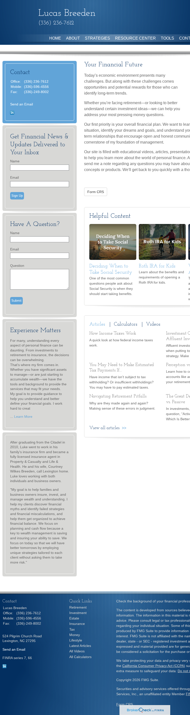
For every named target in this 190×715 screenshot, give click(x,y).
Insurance (77, 624)
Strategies (97, 38)
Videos (153, 324)
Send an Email (21, 104)
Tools (167, 38)
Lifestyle (75, 640)
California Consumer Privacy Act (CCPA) (153, 666)
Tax (72, 629)
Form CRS (124, 704)
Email (14, 177)
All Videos (77, 651)
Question (17, 266)
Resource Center (135, 38)
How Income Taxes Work (112, 333)
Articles (97, 324)
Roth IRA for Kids (157, 266)
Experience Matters (35, 330)
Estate (74, 618)
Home (55, 38)
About (73, 38)
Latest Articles (80, 646)
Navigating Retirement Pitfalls (117, 396)
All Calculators (80, 657)
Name (15, 161)
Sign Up (17, 195)
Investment (78, 613)
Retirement (78, 607)
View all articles (104, 428)
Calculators (125, 324)
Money (74, 635)
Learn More (23, 417)
